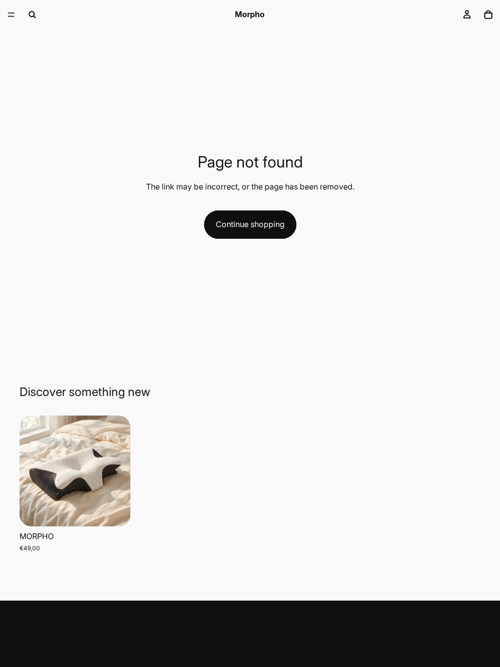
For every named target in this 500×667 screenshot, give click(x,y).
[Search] (32, 14)
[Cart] (488, 14)
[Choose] (115, 511)
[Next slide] (119, 471)
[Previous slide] (30, 471)
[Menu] (11, 14)
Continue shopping (250, 224)
